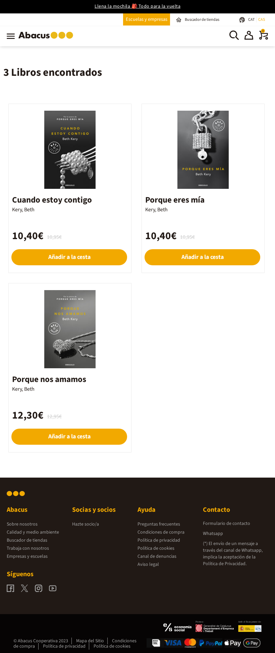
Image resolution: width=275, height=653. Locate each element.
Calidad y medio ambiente (33, 532)
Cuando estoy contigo (52, 200)
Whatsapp (213, 533)
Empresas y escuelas (27, 556)
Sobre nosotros (22, 524)
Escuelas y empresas (146, 19)
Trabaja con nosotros (28, 548)
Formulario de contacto (226, 523)
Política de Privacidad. (224, 563)
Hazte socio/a (85, 524)
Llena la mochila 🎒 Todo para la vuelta (137, 6)
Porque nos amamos (49, 379)
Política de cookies (156, 548)
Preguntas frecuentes (159, 524)
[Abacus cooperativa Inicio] (47, 40)
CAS (261, 19)
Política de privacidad (159, 540)
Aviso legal (148, 564)
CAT (251, 19)
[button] (249, 36)
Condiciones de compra (161, 532)
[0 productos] (263, 38)
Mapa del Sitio (90, 641)
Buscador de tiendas (27, 540)
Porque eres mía (175, 200)
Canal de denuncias (157, 556)
